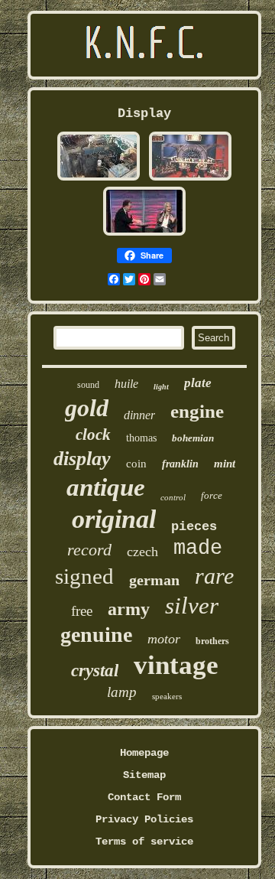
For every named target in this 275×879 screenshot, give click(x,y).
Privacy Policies (144, 819)
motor (163, 638)
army (129, 609)
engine (197, 411)
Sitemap (144, 775)
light (161, 387)
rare (214, 575)
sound (88, 384)
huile (126, 383)
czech (142, 551)
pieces (194, 526)
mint (224, 463)
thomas (141, 438)
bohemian (193, 438)
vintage (176, 665)
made (197, 548)
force (211, 495)
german (154, 579)
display (82, 459)
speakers (167, 696)
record (89, 549)
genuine (96, 634)
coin (136, 463)
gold (86, 408)
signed (84, 576)
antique (105, 487)
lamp (122, 692)
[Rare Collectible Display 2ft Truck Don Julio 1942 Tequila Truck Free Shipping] (98, 179)
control (173, 497)
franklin (180, 464)
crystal (94, 670)
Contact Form (144, 797)
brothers (212, 641)
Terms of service (144, 841)
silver (191, 605)
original (114, 519)
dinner (139, 415)
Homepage (144, 753)
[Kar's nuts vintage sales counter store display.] (190, 179)
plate (198, 383)
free (81, 611)
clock (93, 434)
